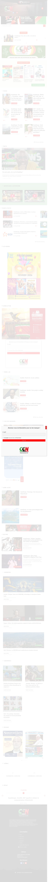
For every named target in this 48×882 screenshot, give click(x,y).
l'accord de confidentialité (14, 437)
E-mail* (4, 432)
